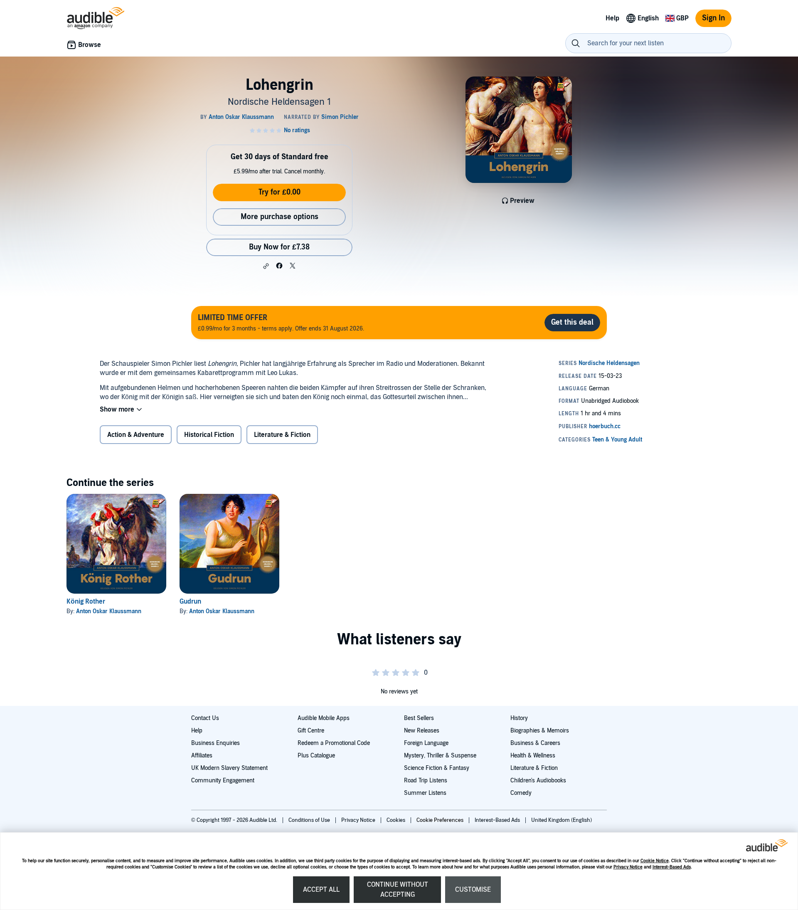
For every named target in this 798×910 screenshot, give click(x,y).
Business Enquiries (215, 743)
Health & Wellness (532, 755)
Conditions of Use (309, 820)
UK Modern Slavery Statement (229, 768)
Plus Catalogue (316, 755)
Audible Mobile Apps (324, 718)
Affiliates (201, 755)
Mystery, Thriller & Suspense (440, 755)
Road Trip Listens (425, 780)
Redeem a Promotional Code (334, 743)
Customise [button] (473, 889)
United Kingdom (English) (561, 820)
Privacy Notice (628, 867)
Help (196, 730)
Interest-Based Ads (672, 867)
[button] (266, 266)
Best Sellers (419, 718)
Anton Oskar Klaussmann (108, 611)
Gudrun (190, 601)
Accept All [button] (321, 889)
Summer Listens (425, 793)
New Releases (421, 730)
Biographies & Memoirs (539, 730)
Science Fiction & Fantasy (436, 768)
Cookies (396, 820)
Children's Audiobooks (538, 780)
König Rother (85, 601)
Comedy (521, 793)
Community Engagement (222, 780)
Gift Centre (311, 730)
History (519, 718)
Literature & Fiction (534, 768)
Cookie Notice (654, 860)
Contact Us (205, 718)
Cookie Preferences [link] (439, 820)
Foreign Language (426, 743)
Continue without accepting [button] (397, 889)
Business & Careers (535, 743)
